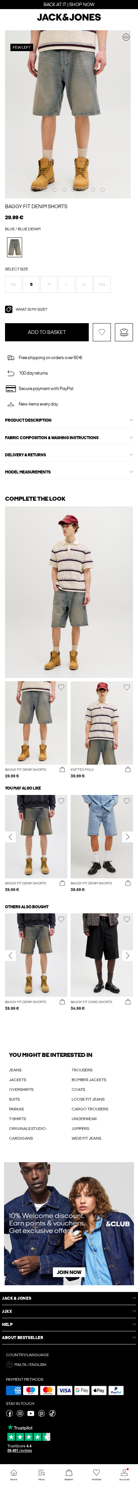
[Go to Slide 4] (64, 190)
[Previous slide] (10, 837)
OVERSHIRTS (21, 1089)
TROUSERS (82, 1070)
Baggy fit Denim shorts (36, 206)
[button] (13, 284)
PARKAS (16, 1109)
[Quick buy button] (62, 769)
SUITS (14, 1099)
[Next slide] (127, 837)
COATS (78, 1089)
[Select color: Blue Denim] (14, 247)
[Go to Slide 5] (74, 190)
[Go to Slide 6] (83, 190)
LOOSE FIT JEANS (88, 1099)
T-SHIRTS (17, 1118)
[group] (36, 844)
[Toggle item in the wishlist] (102, 332)
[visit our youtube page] (30, 1415)
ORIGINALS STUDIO (27, 1128)
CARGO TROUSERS (90, 1109)
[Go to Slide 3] (55, 190)
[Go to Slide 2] (45, 190)
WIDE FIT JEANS (86, 1138)
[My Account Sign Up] (69, 1223)
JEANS (15, 1070)
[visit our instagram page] (20, 1415)
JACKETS (17, 1079)
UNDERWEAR (84, 1118)
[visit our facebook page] (9, 1415)
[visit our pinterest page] (41, 1415)
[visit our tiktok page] (52, 1415)
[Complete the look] (126, 37)
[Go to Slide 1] (35, 190)
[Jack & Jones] (69, 19)
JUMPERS (80, 1128)
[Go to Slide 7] (93, 190)
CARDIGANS (21, 1138)
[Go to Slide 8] (103, 190)
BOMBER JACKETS (89, 1079)
